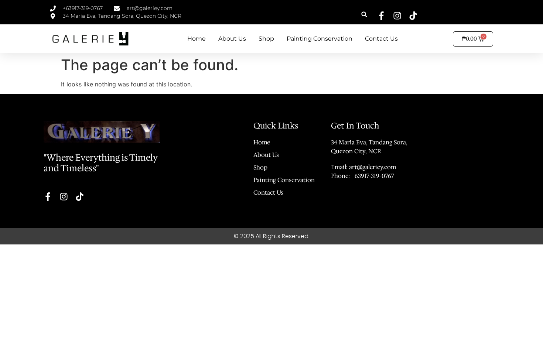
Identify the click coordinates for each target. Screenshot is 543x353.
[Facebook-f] (381, 15)
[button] (364, 14)
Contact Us (381, 38)
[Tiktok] (413, 15)
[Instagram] (397, 15)
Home (196, 38)
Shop (266, 38)
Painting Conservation (319, 38)
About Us (232, 38)
